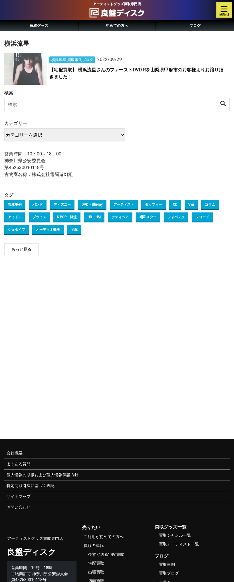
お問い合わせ (19, 507)
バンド (38, 204)
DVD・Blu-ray (92, 204)
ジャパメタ (176, 217)
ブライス (39, 217)
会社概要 (15, 453)
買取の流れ (94, 545)
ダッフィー (153, 204)
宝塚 (74, 230)
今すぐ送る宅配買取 (106, 554)
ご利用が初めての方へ (104, 536)
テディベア (120, 217)
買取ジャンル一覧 (175, 535)
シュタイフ (16, 230)
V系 (191, 204)
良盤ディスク (31, 552)
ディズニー (62, 204)
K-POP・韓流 (67, 217)
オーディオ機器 (48, 230)
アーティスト (124, 204)
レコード (202, 217)
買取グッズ (39, 25)
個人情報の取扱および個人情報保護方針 (42, 475)
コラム (210, 204)
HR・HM (94, 217)
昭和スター (148, 217)
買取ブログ (169, 573)
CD (175, 204)
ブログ (195, 25)
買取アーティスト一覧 (179, 544)
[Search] (223, 104)
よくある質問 (19, 464)
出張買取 (96, 572)
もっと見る (21, 249)
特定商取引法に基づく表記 (31, 485)
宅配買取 (96, 563)
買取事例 (15, 204)
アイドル (15, 217)
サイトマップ (19, 496)
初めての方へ (117, 25)
